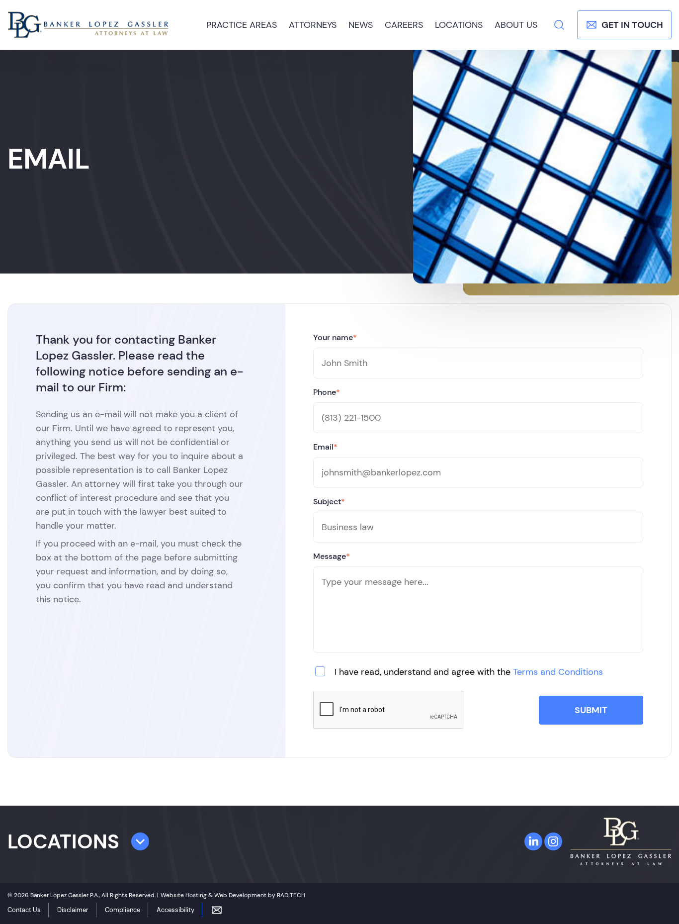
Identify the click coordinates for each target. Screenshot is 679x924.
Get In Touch (632, 25)
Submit (591, 710)
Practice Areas (241, 25)
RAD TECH (291, 895)
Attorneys (313, 25)
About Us (516, 25)
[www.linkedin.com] (533, 841)
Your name (335, 337)
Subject (329, 501)
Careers (404, 25)
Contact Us (24, 910)
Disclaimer (72, 910)
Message (331, 556)
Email (325, 447)
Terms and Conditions (558, 672)
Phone (326, 392)
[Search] (559, 25)
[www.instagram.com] (553, 841)
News (360, 25)
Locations (459, 25)
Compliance (122, 910)
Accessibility (175, 910)
